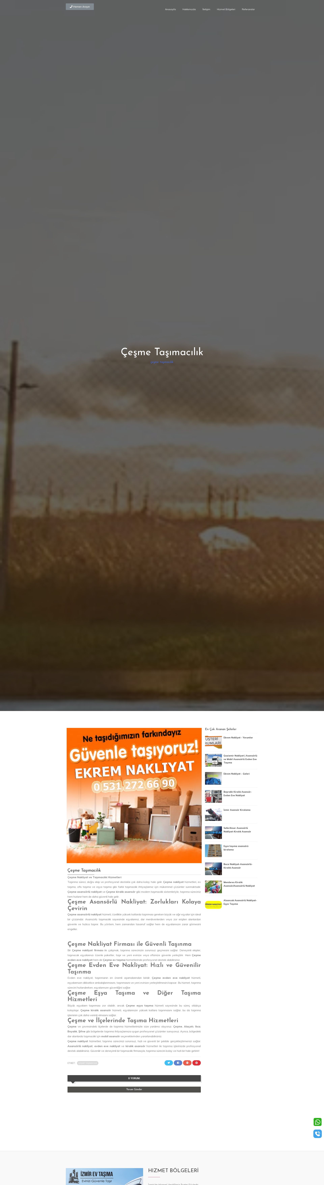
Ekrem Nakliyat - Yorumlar (238, 737)
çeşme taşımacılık (162, 362)
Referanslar (248, 9)
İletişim (206, 9)
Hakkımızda (189, 9)
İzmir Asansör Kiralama (237, 810)
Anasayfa (170, 9)
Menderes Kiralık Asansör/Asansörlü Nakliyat (239, 884)
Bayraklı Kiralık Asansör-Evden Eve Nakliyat (238, 793)
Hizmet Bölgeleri (226, 9)
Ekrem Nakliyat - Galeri (237, 773)
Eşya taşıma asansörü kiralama (236, 848)
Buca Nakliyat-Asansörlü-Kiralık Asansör (238, 866)
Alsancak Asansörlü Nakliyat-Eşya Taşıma (240, 902)
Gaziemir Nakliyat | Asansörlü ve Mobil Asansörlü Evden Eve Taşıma (240, 759)
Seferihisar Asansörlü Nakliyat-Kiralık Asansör (237, 830)
